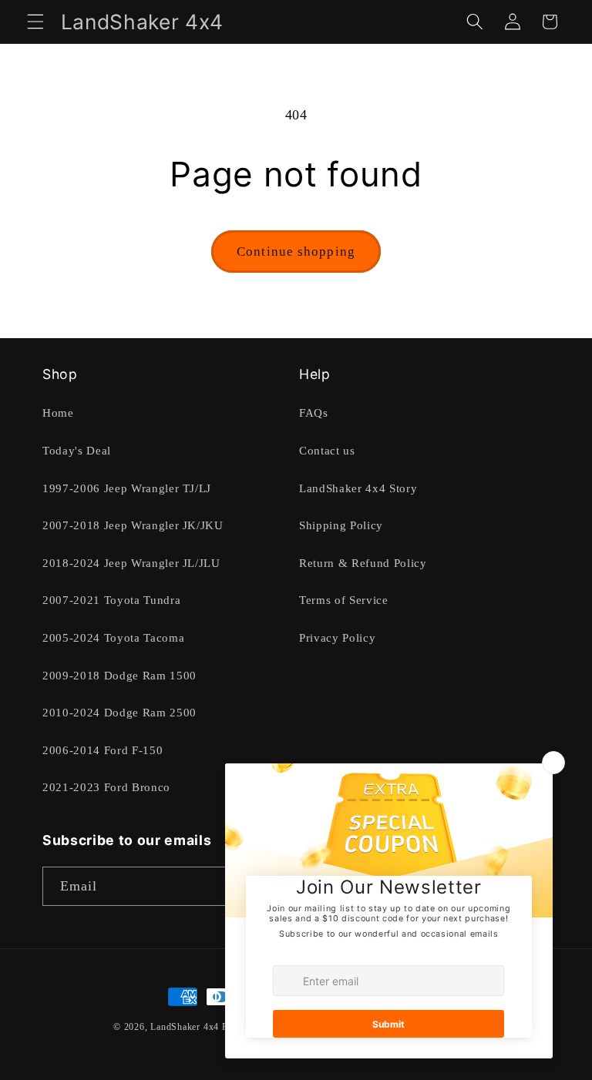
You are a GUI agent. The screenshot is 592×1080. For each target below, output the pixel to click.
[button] (35, 21)
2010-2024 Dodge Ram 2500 (119, 712)
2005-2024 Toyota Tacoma (113, 637)
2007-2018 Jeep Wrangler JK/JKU (133, 525)
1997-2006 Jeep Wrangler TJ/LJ (126, 488)
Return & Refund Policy (363, 562)
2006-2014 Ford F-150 (102, 749)
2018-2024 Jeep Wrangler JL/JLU (131, 562)
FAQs (313, 412)
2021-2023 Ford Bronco (106, 786)
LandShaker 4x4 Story (358, 488)
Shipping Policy (341, 525)
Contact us (327, 450)
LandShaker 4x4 (184, 1026)
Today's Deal (76, 450)
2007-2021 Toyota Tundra (111, 599)
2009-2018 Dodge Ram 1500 (119, 675)
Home (58, 412)
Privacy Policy (337, 637)
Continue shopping (296, 251)
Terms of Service (343, 599)
